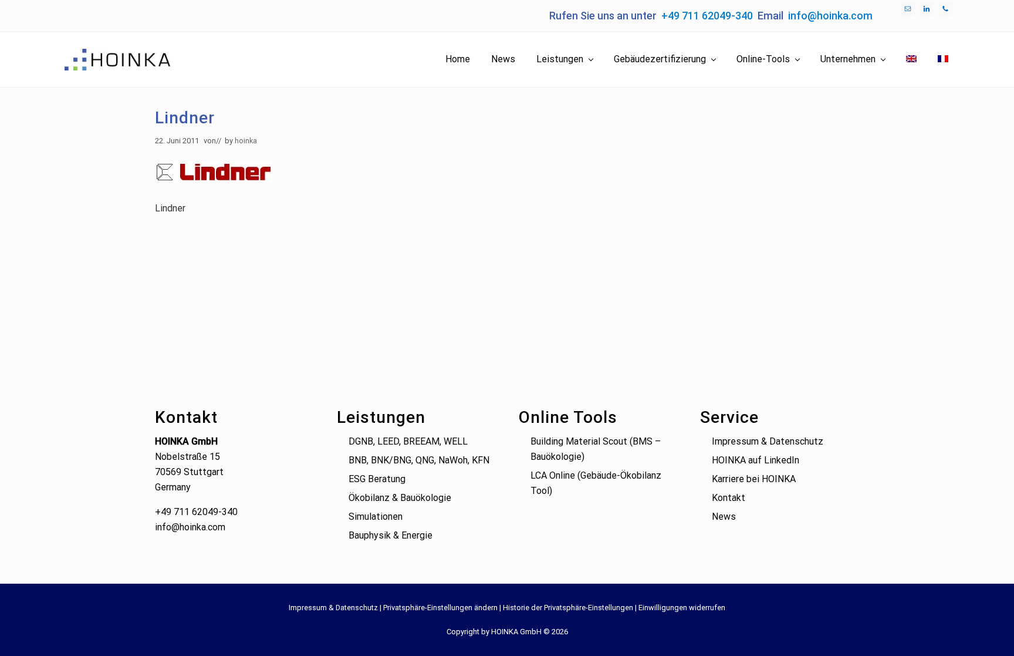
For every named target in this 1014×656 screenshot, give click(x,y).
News (724, 516)
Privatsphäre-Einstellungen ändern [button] (440, 607)
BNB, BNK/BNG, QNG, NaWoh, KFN (419, 460)
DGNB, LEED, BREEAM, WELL (408, 441)
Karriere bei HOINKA (754, 479)
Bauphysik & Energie (390, 535)
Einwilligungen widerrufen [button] (681, 607)
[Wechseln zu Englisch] (911, 59)
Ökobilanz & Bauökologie (400, 497)
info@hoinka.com (830, 15)
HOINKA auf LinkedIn (755, 460)
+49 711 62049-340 (707, 15)
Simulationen (376, 516)
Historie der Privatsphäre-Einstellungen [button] (568, 607)
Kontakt (728, 497)
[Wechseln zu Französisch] (943, 59)
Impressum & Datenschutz (767, 441)
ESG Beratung (377, 479)
